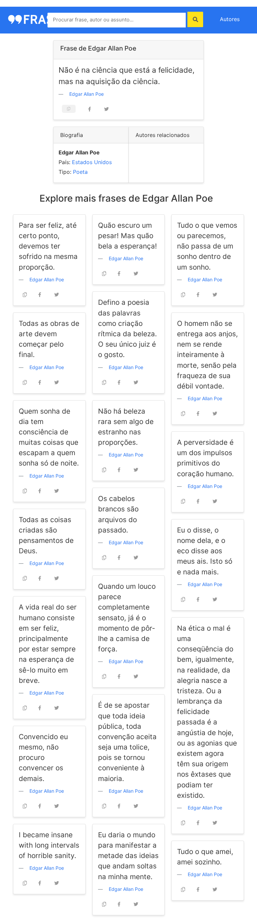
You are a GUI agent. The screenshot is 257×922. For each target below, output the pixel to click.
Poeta (80, 171)
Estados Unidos (92, 162)
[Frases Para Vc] (38, 18)
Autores (230, 19)
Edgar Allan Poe (86, 94)
